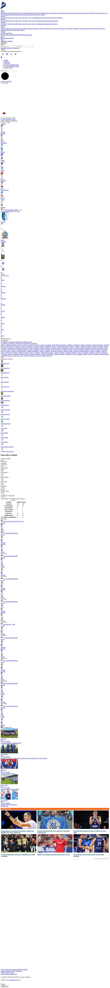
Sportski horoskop (6, 30)
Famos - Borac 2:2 (18, 345)
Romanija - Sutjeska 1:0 (81, 345)
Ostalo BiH (92, 13)
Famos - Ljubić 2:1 (54, 352)
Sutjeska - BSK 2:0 (57, 348)
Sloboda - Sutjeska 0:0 (93, 346)
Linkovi (3, 974)
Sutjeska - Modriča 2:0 (7, 345)
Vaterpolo (42, 28)
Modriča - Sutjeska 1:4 (85, 349)
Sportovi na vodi (64, 28)
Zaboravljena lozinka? (7, 48)
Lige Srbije (98, 13)
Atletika (24, 28)
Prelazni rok (27, 14)
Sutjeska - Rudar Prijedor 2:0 (55, 345)
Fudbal (4, 35)
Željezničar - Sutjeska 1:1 (69, 346)
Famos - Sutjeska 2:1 (35, 348)
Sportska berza (9, 28)
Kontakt (13, 971)
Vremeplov (76, 28)
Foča (18, 211)
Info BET (90, 28)
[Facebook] (7, 54)
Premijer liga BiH (5, 13)
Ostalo (17, 18)
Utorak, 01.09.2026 (6, 81)
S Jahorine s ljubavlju (6, 33)
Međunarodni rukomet (43, 21)
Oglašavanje (18, 971)
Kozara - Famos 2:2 (41, 345)
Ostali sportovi (83, 28)
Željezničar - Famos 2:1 (22, 348)
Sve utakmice (4, 340)
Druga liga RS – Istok (9, 624)
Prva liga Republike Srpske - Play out (13, 521)
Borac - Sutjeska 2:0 (13, 356)
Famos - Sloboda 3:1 (67, 354)
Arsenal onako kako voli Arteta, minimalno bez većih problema (18, 855)
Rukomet (29, 35)
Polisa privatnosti (22, 969)
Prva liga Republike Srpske (11, 64)
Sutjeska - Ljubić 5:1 (101, 351)
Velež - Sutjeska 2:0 (75, 351)
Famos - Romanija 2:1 (7, 352)
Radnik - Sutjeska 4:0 (19, 352)
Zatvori (3, 984)
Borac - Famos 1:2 (97, 349)
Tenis (14, 28)
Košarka (15, 35)
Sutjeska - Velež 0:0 (103, 345)
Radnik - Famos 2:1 (78, 352)
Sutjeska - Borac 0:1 (40, 349)
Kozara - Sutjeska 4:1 (63, 349)
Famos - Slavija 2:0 (64, 351)
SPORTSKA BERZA (7, 41)
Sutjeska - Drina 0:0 (99, 354)
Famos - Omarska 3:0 (43, 354)
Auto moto (19, 28)
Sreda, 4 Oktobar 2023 (7, 211)
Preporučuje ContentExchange (101, 858)
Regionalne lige (28, 13)
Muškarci (6, 61)
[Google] (3, 54)
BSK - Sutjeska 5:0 (31, 354)
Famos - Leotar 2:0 (51, 349)
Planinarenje (35, 28)
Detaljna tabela (5, 275)
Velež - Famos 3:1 (30, 352)
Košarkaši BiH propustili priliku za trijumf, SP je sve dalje (89, 831)
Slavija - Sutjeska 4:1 (29, 345)
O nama (6, 969)
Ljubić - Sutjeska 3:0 (21, 346)
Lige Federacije (84, 13)
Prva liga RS (14, 13)
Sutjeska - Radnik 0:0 (46, 346)
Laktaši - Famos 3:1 (29, 349)
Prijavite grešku (5, 972)
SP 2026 (42, 14)
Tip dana (22, 30)
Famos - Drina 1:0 (47, 356)
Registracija (16, 48)
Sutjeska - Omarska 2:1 (9, 348)
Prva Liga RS (4, 21)
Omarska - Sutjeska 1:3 (90, 352)
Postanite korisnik (5, 971)
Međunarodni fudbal (9, 14)
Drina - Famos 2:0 (74, 349)
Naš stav (95, 28)
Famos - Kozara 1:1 (12, 351)
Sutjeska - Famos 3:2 (8, 354)
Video (70, 28)
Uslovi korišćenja (13, 969)
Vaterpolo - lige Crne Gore (52, 28)
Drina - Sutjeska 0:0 (18, 349)
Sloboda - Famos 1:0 (93, 348)
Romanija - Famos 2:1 (33, 346)
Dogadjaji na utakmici (7, 359)
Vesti (2, 10)
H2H (2, 460)
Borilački (29, 28)
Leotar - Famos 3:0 (24, 356)
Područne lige (36, 13)
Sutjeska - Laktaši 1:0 (55, 354)
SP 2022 (37, 14)
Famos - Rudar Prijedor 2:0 (8, 346)
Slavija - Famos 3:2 (93, 345)
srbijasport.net (13, 980)
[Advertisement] (55, 97)
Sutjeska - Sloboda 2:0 (66, 352)
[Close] (1, 983)
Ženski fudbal (72, 13)
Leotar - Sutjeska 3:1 (78, 354)
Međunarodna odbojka (43, 24)
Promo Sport (101, 28)
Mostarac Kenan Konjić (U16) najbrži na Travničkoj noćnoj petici (53, 831)
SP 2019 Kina (59, 18)
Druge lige (21, 13)
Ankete (7, 974)
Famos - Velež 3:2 (57, 346)
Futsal (78, 13)
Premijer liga (11, 18)
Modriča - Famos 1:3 (40, 351)
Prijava (4, 43)
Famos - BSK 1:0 (8, 349)
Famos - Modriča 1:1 (68, 345)
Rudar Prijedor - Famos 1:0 (88, 351)
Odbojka (22, 35)
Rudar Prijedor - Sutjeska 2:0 (26, 351)
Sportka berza (13, 974)
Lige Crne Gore (29, 18)
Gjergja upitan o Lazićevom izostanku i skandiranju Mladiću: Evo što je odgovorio (17, 831)
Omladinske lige (64, 13)
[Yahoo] (16, 54)
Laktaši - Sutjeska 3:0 (81, 348)
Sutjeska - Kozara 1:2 (36, 356)
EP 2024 (32, 14)
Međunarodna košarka (40, 18)
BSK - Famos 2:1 (89, 354)
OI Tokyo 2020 (15, 30)
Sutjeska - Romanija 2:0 (52, 351)
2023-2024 (7, 63)
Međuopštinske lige (46, 13)
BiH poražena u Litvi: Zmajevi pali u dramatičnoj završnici (88, 855)
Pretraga (11, 972)
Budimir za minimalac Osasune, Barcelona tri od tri (53, 854)
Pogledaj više (4, 806)
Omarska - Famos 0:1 (69, 348)
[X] (11, 54)
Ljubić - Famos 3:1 (81, 346)
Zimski (2, 28)
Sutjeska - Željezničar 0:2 (42, 352)
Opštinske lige (55, 13)
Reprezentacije (19, 14)
